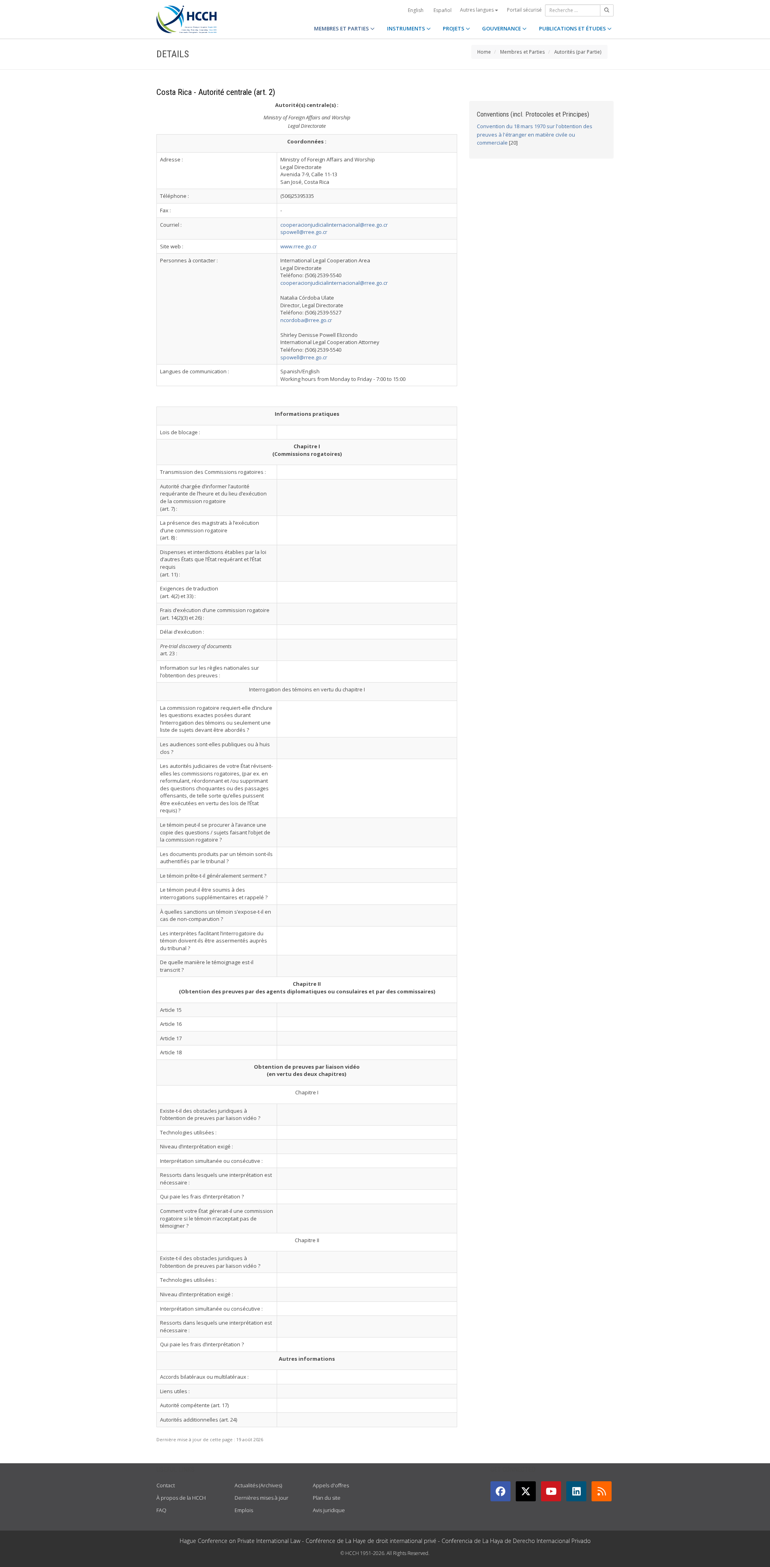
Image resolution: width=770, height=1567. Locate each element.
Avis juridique (329, 1510)
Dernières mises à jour (261, 1497)
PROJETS (454, 28)
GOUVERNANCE (502, 28)
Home (484, 51)
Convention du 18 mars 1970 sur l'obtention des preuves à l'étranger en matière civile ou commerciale (534, 135)
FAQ (161, 1510)
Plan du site (326, 1497)
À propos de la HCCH (181, 1497)
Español (443, 10)
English (416, 10)
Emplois (244, 1510)
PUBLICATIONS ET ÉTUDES (573, 28)
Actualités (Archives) (258, 1485)
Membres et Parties (522, 51)
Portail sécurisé (524, 9)
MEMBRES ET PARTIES (342, 28)
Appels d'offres (331, 1485)
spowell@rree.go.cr (303, 232)
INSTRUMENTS (406, 28)
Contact (165, 1485)
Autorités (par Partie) (578, 51)
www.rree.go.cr (298, 246)
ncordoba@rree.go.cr (306, 320)
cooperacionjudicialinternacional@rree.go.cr (334, 224)
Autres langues (477, 9)
